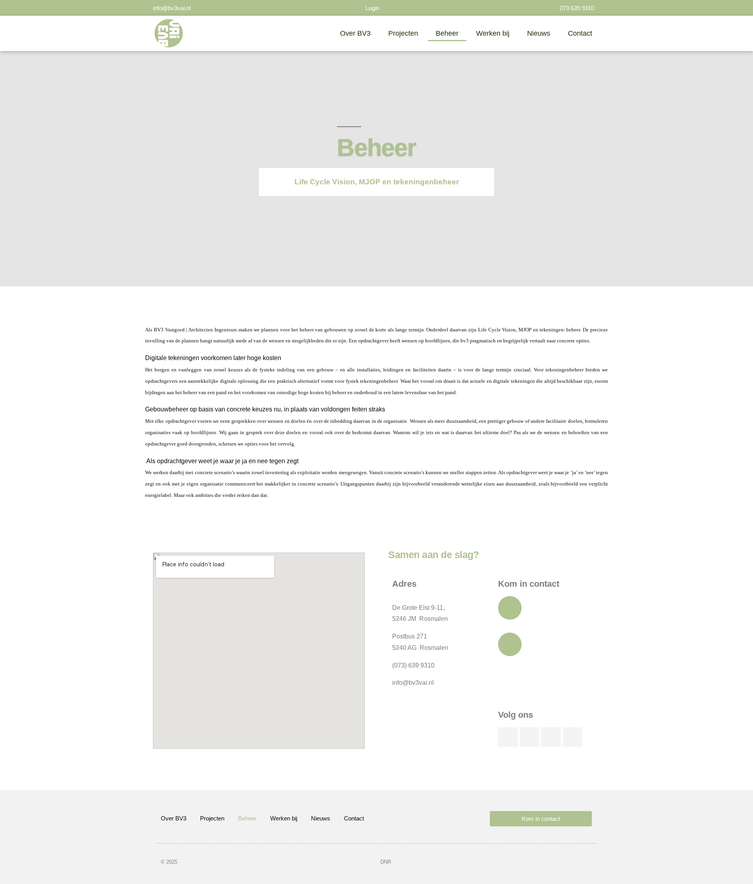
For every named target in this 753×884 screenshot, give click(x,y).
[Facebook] (572, 737)
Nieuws (538, 33)
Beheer (447, 33)
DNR (385, 862)
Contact (580, 33)
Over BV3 (355, 33)
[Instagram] (551, 737)
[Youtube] (529, 737)
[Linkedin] (508, 737)
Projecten (403, 33)
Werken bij (492, 33)
